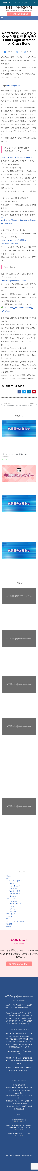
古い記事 (9, 924)
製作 (7, 878)
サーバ (12, 883)
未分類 (8, 926)
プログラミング (15, 886)
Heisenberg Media (13, 86)
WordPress (30, 52)
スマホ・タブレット (16, 904)
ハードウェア (10, 898)
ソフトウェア (10, 914)
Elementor (13, 896)
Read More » (6, 460)
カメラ (12, 906)
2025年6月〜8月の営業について (19, 1133)
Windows (13, 911)
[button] (1, 18)
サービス (9, 916)
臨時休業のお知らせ (19, 1120)
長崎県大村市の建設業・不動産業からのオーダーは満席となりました (19, 1126)
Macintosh (13, 901)
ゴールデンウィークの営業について (15, 454)
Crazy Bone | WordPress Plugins (13, 281)
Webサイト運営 (15, 891)
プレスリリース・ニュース (15, 921)
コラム (8, 876)
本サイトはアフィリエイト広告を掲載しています (19, 2)
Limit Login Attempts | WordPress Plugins (16, 157)
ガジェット (13, 909)
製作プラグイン (15, 893)
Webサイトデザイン (16, 881)
